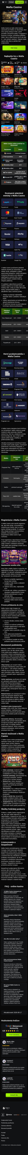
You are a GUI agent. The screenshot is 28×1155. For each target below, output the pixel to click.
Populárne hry (4, 63)
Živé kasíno (11, 63)
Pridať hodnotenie (14, 1034)
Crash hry (18, 63)
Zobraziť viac (14, 1095)
